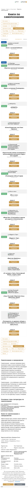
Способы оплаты (18, 464)
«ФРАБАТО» (14, 107)
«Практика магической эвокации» (14, 68)
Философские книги (17, 33)
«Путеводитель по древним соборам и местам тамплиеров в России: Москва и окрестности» (14, 323)
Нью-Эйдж (5, 31)
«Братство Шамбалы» (14, 258)
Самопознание (19, 28)
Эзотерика (13, 26)
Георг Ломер (14, 298)
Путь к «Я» (3, 447)
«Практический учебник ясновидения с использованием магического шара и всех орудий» (14, 154)
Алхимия (5, 26)
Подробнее (14, 58)
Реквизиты (3, 466)
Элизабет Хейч (14, 177)
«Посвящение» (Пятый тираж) (14, 176)
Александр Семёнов (14, 325)
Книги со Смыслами (11, 9)
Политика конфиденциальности (19, 458)
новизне (25, 39)
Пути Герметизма (18, 445)
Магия (4, 35)
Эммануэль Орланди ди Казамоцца (14, 157)
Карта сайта (17, 467)
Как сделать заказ (5, 467)
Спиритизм (5, 33)
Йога (13, 31)
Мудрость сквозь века (19, 447)
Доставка (16, 461)
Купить (14, 55)
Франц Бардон (14, 49)
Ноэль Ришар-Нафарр (14, 130)
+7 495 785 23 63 (12, 439)
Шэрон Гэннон (14, 220)
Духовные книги (7, 28)
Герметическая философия (10, 23)
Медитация (21, 31)
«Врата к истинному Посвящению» (14, 88)
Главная (3, 9)
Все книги (5, 21)
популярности (18, 39)
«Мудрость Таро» (14, 238)
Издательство (4, 445)
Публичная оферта (18, 466)
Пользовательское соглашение (5, 458)
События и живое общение (7, 449)
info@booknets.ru (4, 442)
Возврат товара (4, 464)
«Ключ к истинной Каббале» (14, 48)
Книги (15, 449)
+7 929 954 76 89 (4, 439)
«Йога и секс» (14, 195)
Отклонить (19, 484)
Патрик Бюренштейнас (14, 275)
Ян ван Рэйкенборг (14, 259)
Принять (8, 484)
